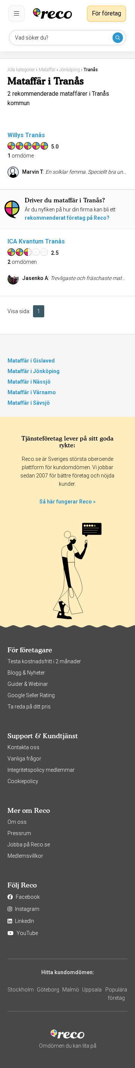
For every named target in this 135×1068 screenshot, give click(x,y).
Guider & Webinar (28, 684)
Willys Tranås (26, 135)
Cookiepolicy (23, 781)
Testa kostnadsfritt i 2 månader (44, 661)
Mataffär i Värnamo (32, 392)
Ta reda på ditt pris (29, 707)
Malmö (70, 990)
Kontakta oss (23, 747)
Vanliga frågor (24, 759)
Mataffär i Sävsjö (29, 403)
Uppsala (92, 990)
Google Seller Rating (31, 695)
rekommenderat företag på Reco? (67, 218)
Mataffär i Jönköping (34, 371)
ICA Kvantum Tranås (36, 241)
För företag (106, 13)
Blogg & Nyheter (26, 673)
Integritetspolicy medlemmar (41, 770)
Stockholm (21, 990)
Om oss (17, 822)
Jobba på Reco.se (29, 845)
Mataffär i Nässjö (29, 382)
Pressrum (19, 833)
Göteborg (48, 990)
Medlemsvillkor (25, 856)
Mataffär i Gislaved (31, 361)
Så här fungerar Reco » (67, 502)
